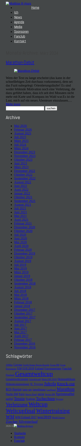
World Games (58, 417)
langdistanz (39, 389)
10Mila (9, 365)
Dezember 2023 (24, 152)
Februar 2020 (23, 249)
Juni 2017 (20, 328)
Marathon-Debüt (20, 62)
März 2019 (21, 272)
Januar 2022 (22, 193)
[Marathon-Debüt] (26, 71)
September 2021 (25, 201)
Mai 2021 (20, 216)
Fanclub (19, 36)
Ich (16, 12)
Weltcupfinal (20, 411)
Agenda (19, 21)
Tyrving (59, 399)
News (18, 17)
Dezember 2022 (24, 171)
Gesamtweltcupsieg (17, 379)
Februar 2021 (23, 223)
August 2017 (22, 321)
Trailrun (30, 399)
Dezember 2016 (24, 343)
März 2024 (21, 148)
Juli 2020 (20, 234)
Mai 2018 (20, 294)
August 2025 (22, 133)
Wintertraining (53, 411)
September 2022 (25, 178)
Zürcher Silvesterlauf (22, 422)
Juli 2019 (20, 264)
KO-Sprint (14, 389)
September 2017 (25, 317)
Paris (22, 394)
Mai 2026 (20, 126)
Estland (39, 368)
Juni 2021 (20, 212)
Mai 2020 (20, 242)
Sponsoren (21, 31)
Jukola (50, 383)
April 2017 (21, 336)
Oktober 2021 (23, 197)
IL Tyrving (36, 384)
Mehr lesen (13, 104)
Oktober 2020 (23, 231)
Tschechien (45, 398)
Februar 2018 (23, 302)
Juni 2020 (20, 238)
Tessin (19, 398)
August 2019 (22, 261)
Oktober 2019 (23, 257)
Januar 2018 (22, 306)
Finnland (10, 375)
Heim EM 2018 (49, 379)
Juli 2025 (20, 137)
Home (35, 7)
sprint (41, 394)
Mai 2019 (20, 268)
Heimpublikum (66, 379)
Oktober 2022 (23, 174)
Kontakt (20, 41)
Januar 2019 (22, 276)
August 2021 (22, 204)
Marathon (66, 389)
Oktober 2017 (23, 313)
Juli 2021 (20, 208)
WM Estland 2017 (26, 417)
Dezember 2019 (24, 253)
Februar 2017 (23, 340)
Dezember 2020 (24, 227)
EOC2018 (28, 368)
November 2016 (25, 347)
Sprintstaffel (65, 394)
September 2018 (25, 283)
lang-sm (27, 389)
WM (10, 416)
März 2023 (21, 167)
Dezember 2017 (24, 310)
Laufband (51, 390)
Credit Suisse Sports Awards (36, 365)
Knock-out (66, 383)
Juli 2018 (20, 291)
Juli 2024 (20, 144)
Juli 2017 (20, 325)
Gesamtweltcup (34, 373)
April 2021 (21, 219)
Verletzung (17, 404)
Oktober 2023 (23, 159)
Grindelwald (35, 379)
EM (19, 368)
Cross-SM (54, 365)
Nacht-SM (12, 394)
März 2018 (21, 298)
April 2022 (21, 189)
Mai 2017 (20, 332)
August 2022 (22, 182)
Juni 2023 (20, 163)
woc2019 (44, 417)
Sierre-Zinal (31, 394)
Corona (18, 364)
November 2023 (25, 156)
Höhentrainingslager (17, 384)
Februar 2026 (23, 129)
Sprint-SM (50, 394)
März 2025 (21, 141)
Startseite (20, 433)
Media (18, 26)
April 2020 (21, 246)
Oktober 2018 (23, 279)
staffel (9, 399)
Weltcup (38, 404)
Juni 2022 (20, 186)
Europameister (52, 368)
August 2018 (22, 287)
